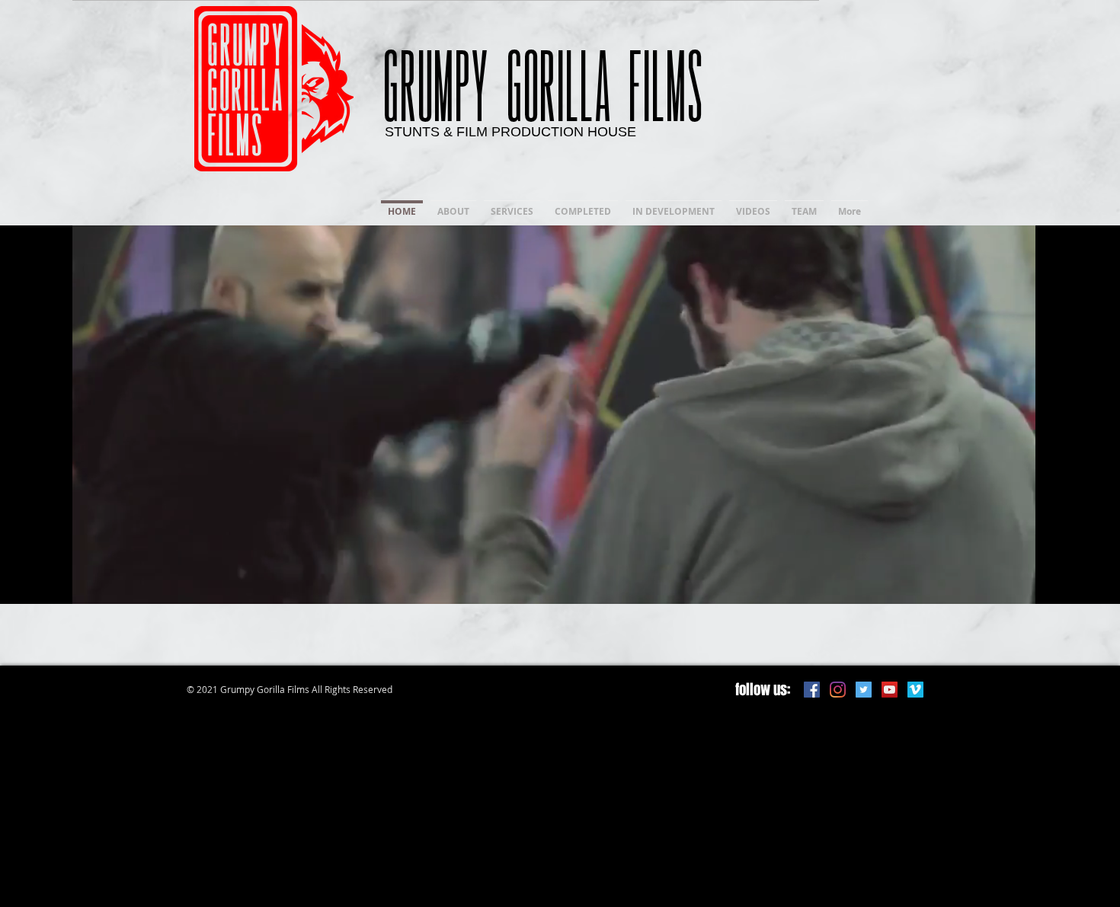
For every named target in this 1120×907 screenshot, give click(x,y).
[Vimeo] (915, 690)
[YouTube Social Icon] (890, 690)
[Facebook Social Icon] (812, 690)
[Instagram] (838, 690)
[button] (1016, 587)
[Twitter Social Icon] (864, 690)
